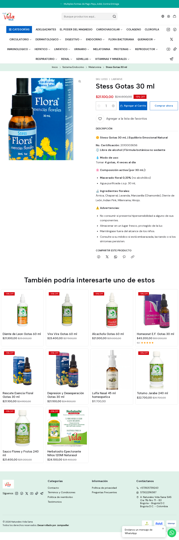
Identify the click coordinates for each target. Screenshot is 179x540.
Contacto (53, 487)
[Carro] (174, 16)
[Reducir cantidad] (99, 106)
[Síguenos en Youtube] (168, 49)
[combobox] (89, 16)
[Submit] (114, 16)
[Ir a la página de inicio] (8, 16)
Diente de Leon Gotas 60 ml (22, 334)
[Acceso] (168, 16)
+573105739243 (149, 487)
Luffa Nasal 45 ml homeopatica (104, 395)
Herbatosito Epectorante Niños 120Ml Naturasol (64, 453)
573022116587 (148, 492)
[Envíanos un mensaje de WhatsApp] (171, 532)
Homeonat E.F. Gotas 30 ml (155, 334)
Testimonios (55, 501)
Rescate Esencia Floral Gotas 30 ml (18, 395)
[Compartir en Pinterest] (124, 257)
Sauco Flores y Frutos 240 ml (21, 453)
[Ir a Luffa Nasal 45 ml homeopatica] (112, 369)
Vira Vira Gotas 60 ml (62, 334)
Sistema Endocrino (73, 67)
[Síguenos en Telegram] (172, 58)
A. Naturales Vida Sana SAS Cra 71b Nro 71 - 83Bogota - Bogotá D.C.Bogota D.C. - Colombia (155, 501)
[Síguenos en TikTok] (175, 49)
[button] (19, 29)
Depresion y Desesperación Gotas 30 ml (65, 395)
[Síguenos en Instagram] (168, 29)
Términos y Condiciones (61, 492)
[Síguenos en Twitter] (172, 39)
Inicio (55, 67)
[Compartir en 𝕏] (107, 257)
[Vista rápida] (39, 309)
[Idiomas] (162, 16)
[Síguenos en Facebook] (175, 29)
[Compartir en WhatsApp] (116, 257)
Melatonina (95, 67)
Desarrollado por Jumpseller (53, 525)
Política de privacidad (104, 487)
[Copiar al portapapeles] (132, 257)
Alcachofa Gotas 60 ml (108, 334)
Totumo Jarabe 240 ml (152, 393)
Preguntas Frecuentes (104, 492)
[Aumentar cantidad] (113, 106)
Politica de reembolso (60, 497)
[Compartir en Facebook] (99, 257)
